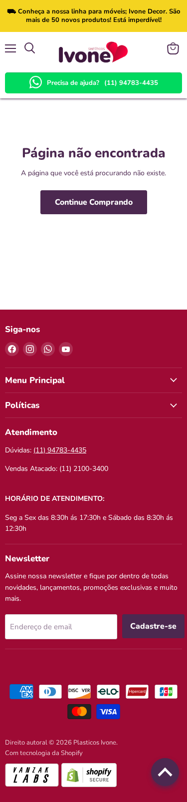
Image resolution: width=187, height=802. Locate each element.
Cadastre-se (153, 626)
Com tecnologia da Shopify (44, 753)
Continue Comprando (94, 202)
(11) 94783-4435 (131, 82)
